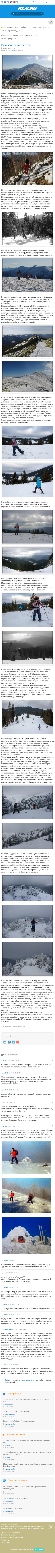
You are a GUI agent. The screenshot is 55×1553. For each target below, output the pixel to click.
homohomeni (9, 1404)
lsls (4, 1102)
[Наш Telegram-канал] (16, 2)
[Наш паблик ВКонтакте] (2, 2)
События (24, 27)
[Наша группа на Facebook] (5, 2)
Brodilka (7, 1445)
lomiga (5, 1060)
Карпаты (8, 1026)
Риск (3, 27)
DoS (4, 1364)
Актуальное (6, 35)
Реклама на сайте (8, 1535)
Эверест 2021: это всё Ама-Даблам (16, 1411)
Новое (15, 35)
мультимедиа (14, 30)
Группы (46, 27)
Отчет (13, 48)
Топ (35, 35)
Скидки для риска (8, 39)
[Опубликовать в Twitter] (13, 1042)
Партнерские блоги (17, 1480)
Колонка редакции (16, 1435)
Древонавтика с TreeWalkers (13, 1508)
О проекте (5, 1540)
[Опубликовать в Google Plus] (17, 1042)
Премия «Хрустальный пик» (12, 1537)
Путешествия (6, 48)
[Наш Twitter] (8, 2)
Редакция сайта (10, 1414)
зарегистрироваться (47, 2)
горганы (14, 1026)
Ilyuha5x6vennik (8, 1329)
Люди (3, 30)
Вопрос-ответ (13, 27)
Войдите (8, 1380)
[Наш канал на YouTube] (14, 2)
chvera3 (5, 1260)
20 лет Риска (6, 1543)
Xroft (4, 1090)
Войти (35, 2)
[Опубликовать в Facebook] (9, 1042)
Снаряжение (35, 27)
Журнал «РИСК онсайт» (10, 1532)
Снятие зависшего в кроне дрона (15, 1498)
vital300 (10, 50)
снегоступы (21, 1026)
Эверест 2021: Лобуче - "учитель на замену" (19, 1421)
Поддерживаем (14, 1394)
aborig (5, 1304)
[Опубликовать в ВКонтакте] (4, 1042)
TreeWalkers (9, 1492)
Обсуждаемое (26, 35)
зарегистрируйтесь (29, 1380)
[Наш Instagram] (11, 2)
